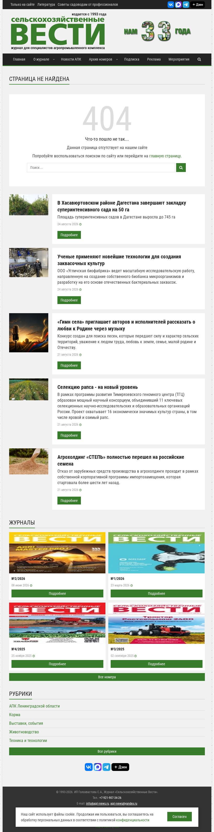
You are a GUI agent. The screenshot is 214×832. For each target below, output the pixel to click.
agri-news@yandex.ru (123, 803)
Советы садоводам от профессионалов (88, 4)
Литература (46, 4)
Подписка (131, 59)
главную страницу (165, 155)
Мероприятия (179, 59)
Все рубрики (107, 751)
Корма (14, 714)
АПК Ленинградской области (34, 706)
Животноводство (24, 731)
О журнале (41, 59)
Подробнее (69, 235)
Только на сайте (22, 4)
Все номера (107, 677)
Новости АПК (71, 59)
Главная (19, 59)
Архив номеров (100, 59)
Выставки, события (26, 723)
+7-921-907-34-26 (110, 798)
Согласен (180, 817)
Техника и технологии (28, 740)
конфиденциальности (132, 820)
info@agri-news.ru (97, 803)
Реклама (154, 59)
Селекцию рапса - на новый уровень (97, 387)
